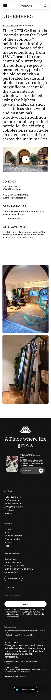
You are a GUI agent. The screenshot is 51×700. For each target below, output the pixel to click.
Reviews (8, 513)
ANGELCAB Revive (13, 506)
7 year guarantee (12, 496)
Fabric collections (12, 503)
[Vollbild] (44, 168)
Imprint (7, 529)
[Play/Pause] (25, 159)
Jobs (6, 545)
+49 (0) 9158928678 (19, 194)
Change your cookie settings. (15, 676)
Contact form (10, 559)
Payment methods (13, 539)
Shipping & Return (13, 535)
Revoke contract (13, 578)
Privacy (8, 542)
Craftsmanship (11, 500)
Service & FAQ (11, 572)
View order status (12, 562)
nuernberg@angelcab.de (14, 197)
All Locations (10, 25)
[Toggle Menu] (5, 5)
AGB (6, 532)
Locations (9, 510)
